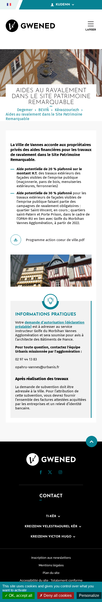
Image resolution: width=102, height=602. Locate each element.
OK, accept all (20, 595)
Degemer (24, 110)
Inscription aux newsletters (51, 557)
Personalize (89, 595)
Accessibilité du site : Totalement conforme (51, 580)
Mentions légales (51, 565)
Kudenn (63, 4)
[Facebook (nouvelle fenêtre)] (41, 473)
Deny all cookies (57, 595)
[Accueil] (30, 26)
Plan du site (51, 573)
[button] (41, 472)
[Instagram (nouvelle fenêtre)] (60, 472)
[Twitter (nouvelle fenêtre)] (50, 472)
